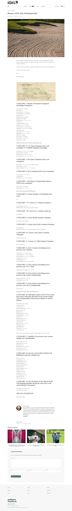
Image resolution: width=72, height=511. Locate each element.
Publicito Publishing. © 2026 (14, 505)
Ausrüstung (43, 6)
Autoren (28, 487)
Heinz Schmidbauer (10, 16)
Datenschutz (49, 493)
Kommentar (12, 458)
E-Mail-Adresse (30, 469)
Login (28, 493)
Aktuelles (19, 6)
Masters (30, 423)
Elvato (24, 507)
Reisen (31, 6)
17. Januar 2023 (16, 16)
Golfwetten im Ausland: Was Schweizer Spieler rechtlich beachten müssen (36, 445)
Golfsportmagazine (12, 507)
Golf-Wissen (57, 6)
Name (12, 469)
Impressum (48, 490)
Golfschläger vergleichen (19, 507)
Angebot (9, 490)
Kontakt (48, 487)
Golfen (37, 6)
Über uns (9, 487)
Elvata (26, 507)
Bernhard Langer (19, 423)
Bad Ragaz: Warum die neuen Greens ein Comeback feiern (55, 445)
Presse (9, 493)
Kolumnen (25, 6)
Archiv (28, 490)
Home (9, 10)
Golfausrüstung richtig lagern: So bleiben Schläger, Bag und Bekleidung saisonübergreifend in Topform (16, 445)
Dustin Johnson (25, 423)
